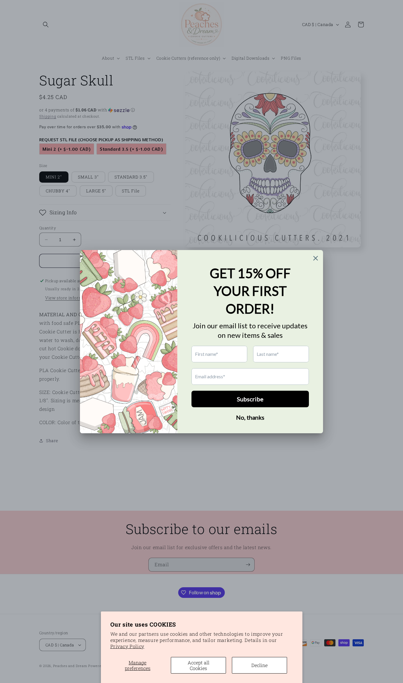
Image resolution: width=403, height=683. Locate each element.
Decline (259, 665)
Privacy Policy (127, 646)
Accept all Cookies (198, 665)
